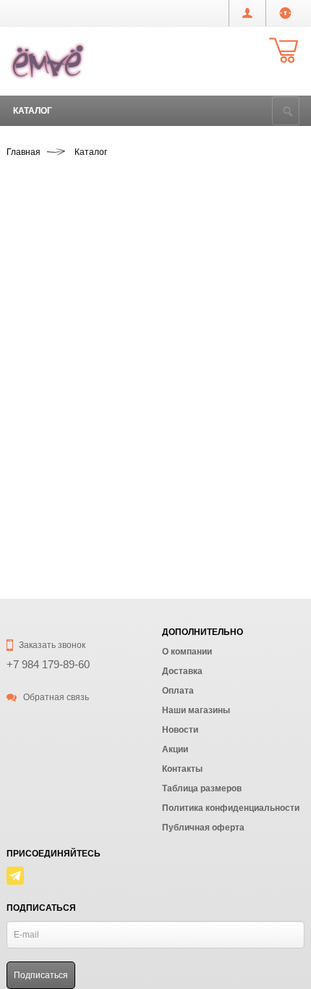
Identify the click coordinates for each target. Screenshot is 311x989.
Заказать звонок (51, 645)
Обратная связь (55, 697)
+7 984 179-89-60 (48, 664)
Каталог (32, 111)
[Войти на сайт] (285, 13)
